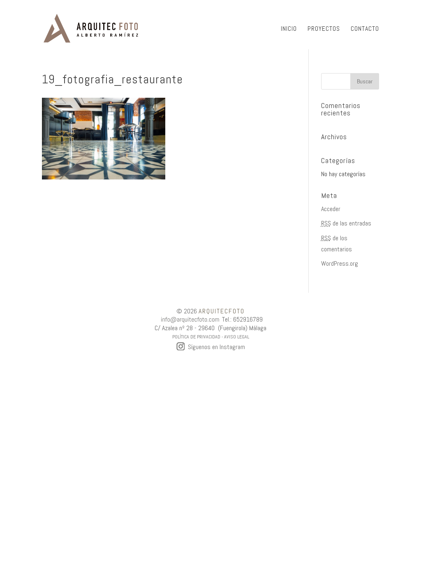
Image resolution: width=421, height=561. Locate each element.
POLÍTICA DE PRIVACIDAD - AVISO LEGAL (210, 336)
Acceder (330, 209)
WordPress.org (339, 263)
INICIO (289, 29)
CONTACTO (365, 29)
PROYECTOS (324, 29)
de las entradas (346, 223)
